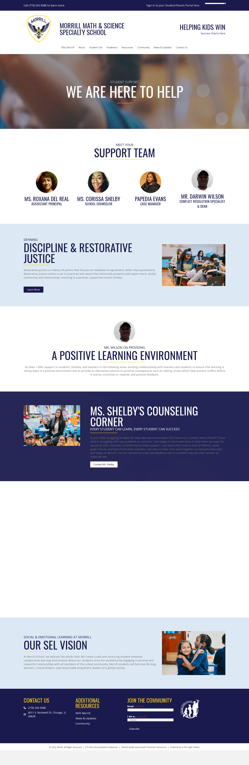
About (81, 47)
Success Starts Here (213, 33)
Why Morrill (68, 47)
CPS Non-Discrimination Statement (101, 747)
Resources (127, 47)
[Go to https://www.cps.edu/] (202, 708)
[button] (33, 290)
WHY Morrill (83, 713)
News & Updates (163, 47)
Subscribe (134, 729)
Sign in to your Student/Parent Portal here (172, 5)
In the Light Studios (191, 747)
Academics (112, 47)
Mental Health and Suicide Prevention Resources (144, 747)
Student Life (95, 47)
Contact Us (182, 47)
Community (143, 47)
